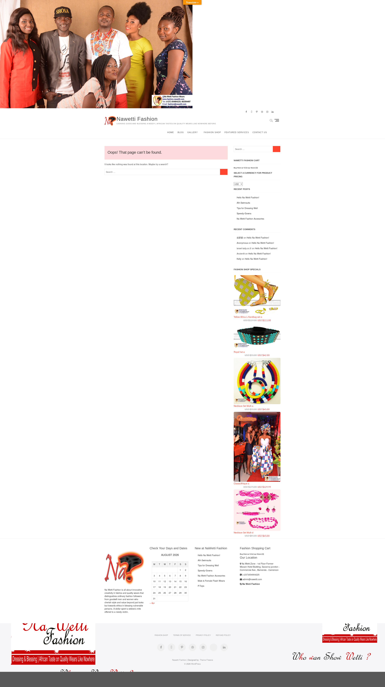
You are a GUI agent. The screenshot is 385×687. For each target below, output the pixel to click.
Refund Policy (223, 635)
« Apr (152, 602)
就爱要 (240, 237)
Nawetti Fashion (137, 119)
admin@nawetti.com (252, 579)
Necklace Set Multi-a (243, 405)
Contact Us (260, 132)
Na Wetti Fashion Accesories (250, 218)
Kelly (239, 258)
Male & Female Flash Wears (211, 580)
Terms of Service (182, 635)
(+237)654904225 (250, 574)
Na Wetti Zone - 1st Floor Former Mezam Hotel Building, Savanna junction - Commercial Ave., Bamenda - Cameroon (260, 566)
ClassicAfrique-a (241, 483)
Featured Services (237, 132)
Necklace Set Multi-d (243, 532)
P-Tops (201, 585)
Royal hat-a (239, 351)
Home (170, 132)
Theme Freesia (206, 659)
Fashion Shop (212, 132)
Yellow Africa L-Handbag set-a (248, 316)
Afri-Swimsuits (243, 202)
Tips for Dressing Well (247, 208)
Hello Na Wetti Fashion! (248, 197)
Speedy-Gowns (244, 213)
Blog (181, 132)
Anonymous (242, 242)
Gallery (192, 132)
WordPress (196, 663)
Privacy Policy (203, 635)
